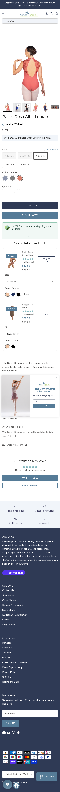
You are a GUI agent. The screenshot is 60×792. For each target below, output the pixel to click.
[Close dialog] (56, 377)
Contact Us (8, 590)
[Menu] (3, 13)
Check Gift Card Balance (14, 662)
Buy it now (30, 215)
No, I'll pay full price (44, 409)
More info (30, 236)
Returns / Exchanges (12, 605)
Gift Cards (7, 657)
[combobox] (30, 21)
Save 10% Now (44, 406)
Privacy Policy (9, 672)
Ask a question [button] (30, 485)
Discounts (7, 647)
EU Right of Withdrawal (14, 614)
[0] (51, 13)
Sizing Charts (9, 610)
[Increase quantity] (22, 192)
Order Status (9, 600)
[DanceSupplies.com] (29, 13)
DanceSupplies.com (18, 782)
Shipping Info (8, 595)
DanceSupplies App (12, 667)
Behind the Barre (11, 682)
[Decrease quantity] (5, 192)
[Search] (4, 21)
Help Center (8, 624)
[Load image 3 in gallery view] (30, 71)
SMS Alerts (8, 677)
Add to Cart (30, 205)
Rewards (7, 642)
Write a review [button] (30, 478)
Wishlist (6, 652)
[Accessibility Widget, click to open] (16, 785)
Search (5, 619)
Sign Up (10, 723)
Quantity (7, 186)
